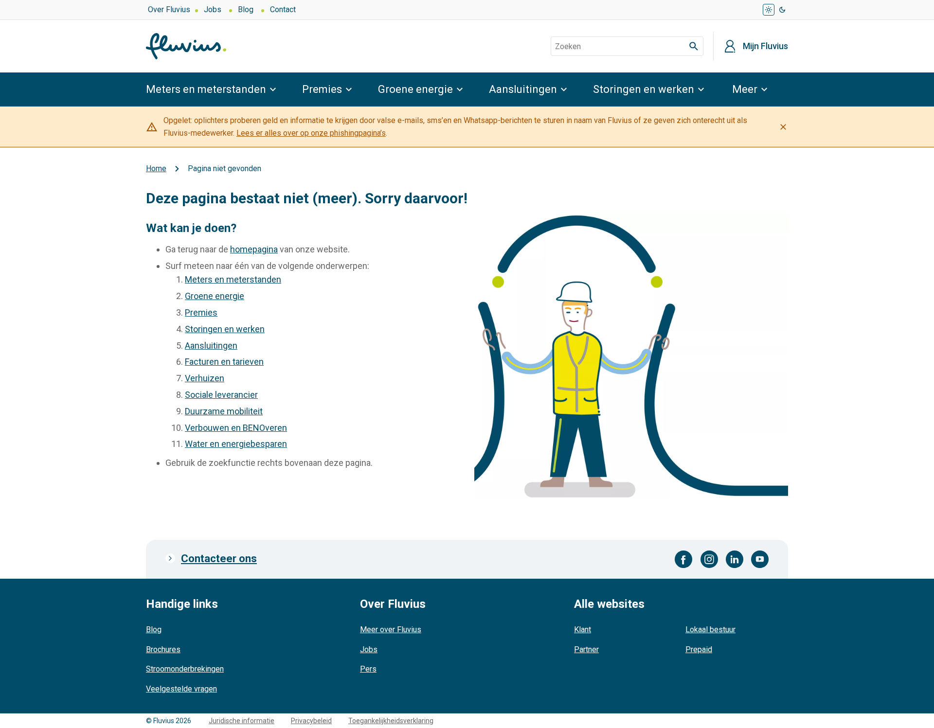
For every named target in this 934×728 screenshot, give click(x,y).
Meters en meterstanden (206, 89)
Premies (322, 89)
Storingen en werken (643, 89)
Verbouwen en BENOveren (236, 428)
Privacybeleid (311, 721)
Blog (245, 9)
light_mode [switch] (768, 10)
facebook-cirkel (684, 559)
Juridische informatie (241, 721)
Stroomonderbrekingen (185, 669)
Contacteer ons (219, 558)
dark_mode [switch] (782, 10)
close (783, 127)
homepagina (254, 249)
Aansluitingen (523, 89)
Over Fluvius (169, 9)
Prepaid (698, 649)
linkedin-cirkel (734, 559)
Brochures (163, 649)
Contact (283, 9)
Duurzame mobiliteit (224, 411)
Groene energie (415, 89)
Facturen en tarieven (224, 361)
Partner (586, 649)
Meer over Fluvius (390, 629)
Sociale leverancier (221, 395)
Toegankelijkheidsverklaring (390, 721)
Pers (368, 669)
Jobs (212, 9)
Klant (582, 629)
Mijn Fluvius (765, 46)
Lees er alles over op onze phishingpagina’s (311, 133)
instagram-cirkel (709, 559)
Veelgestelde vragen (181, 688)
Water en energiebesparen (236, 444)
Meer (744, 89)
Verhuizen (204, 378)
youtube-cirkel (760, 559)
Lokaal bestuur (710, 629)
